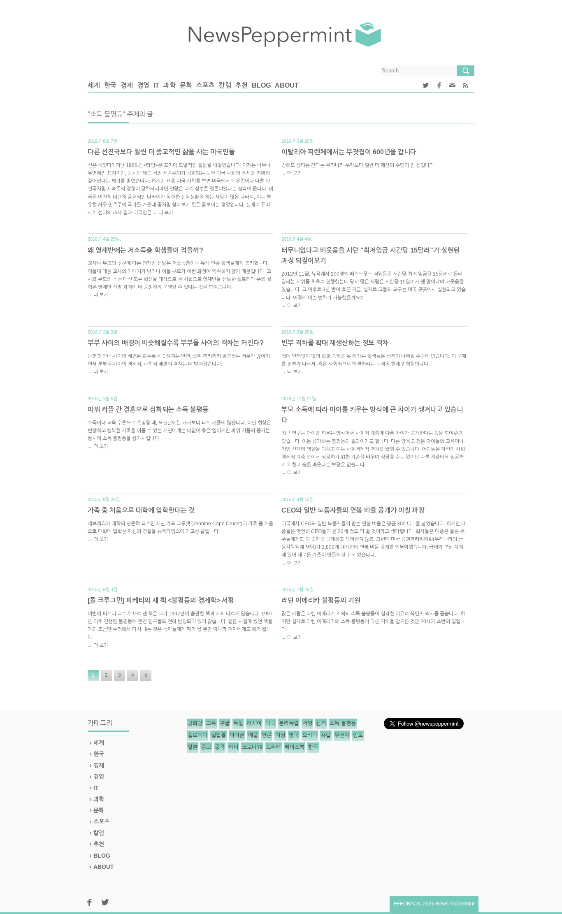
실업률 (218, 735)
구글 (225, 723)
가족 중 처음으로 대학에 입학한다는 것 (141, 510)
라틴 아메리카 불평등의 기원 (320, 600)
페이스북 (294, 747)
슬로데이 (197, 735)
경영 (143, 85)
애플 (253, 735)
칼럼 (225, 85)
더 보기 (165, 213)
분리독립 (289, 723)
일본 (192, 747)
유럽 (326, 735)
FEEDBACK (407, 904)
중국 (220, 747)
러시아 (254, 723)
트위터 (273, 747)
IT (156, 85)
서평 (307, 723)
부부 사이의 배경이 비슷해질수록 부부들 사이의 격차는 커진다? (176, 342)
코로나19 (252, 747)
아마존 (237, 735)
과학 (169, 85)
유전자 (341, 735)
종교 (206, 747)
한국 (110, 85)
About (287, 85)
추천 (241, 85)
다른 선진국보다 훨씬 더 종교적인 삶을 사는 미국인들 (161, 151)
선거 (321, 723)
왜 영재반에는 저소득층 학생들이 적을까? (145, 250)
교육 (211, 723)
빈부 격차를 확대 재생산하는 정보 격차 (334, 342)
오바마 (309, 735)
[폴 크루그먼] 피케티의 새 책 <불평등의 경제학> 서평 (161, 600)
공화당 (195, 723)
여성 (280, 735)
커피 (233, 747)
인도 (358, 735)
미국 (270, 723)
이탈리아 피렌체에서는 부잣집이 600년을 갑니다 (348, 151)
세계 (94, 85)
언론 (267, 735)
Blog (261, 85)
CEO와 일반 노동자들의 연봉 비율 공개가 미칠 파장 (353, 510)
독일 (238, 723)
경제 (127, 85)
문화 (186, 85)
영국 (294, 735)
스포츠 (205, 85)
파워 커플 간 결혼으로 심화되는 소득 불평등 (148, 409)
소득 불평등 (343, 723)
